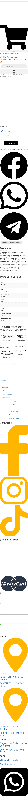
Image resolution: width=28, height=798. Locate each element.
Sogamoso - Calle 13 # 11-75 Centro (13, 744)
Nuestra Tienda (7, 763)
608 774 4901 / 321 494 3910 (12, 751)
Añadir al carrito (11, 143)
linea (18, 149)
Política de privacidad (6, 394)
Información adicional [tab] (15, 242)
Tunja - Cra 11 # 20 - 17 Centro (12, 727)
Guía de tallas (4, 384)
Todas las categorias (7, 74)
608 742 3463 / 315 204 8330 (12, 734)
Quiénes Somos (5, 391)
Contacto (3, 380)
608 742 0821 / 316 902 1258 (12, 684)
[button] (14, 51)
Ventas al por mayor (6, 397)
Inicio (1, 74)
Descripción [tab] (5, 242)
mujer (21, 149)
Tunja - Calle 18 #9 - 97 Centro (11, 678)
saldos (10, 150)
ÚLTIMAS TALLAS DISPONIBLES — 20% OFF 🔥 (14, 59)
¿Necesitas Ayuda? (6, 387)
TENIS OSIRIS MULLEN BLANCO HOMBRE (7, 353)
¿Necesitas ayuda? (9, 760)
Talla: (5, 135)
